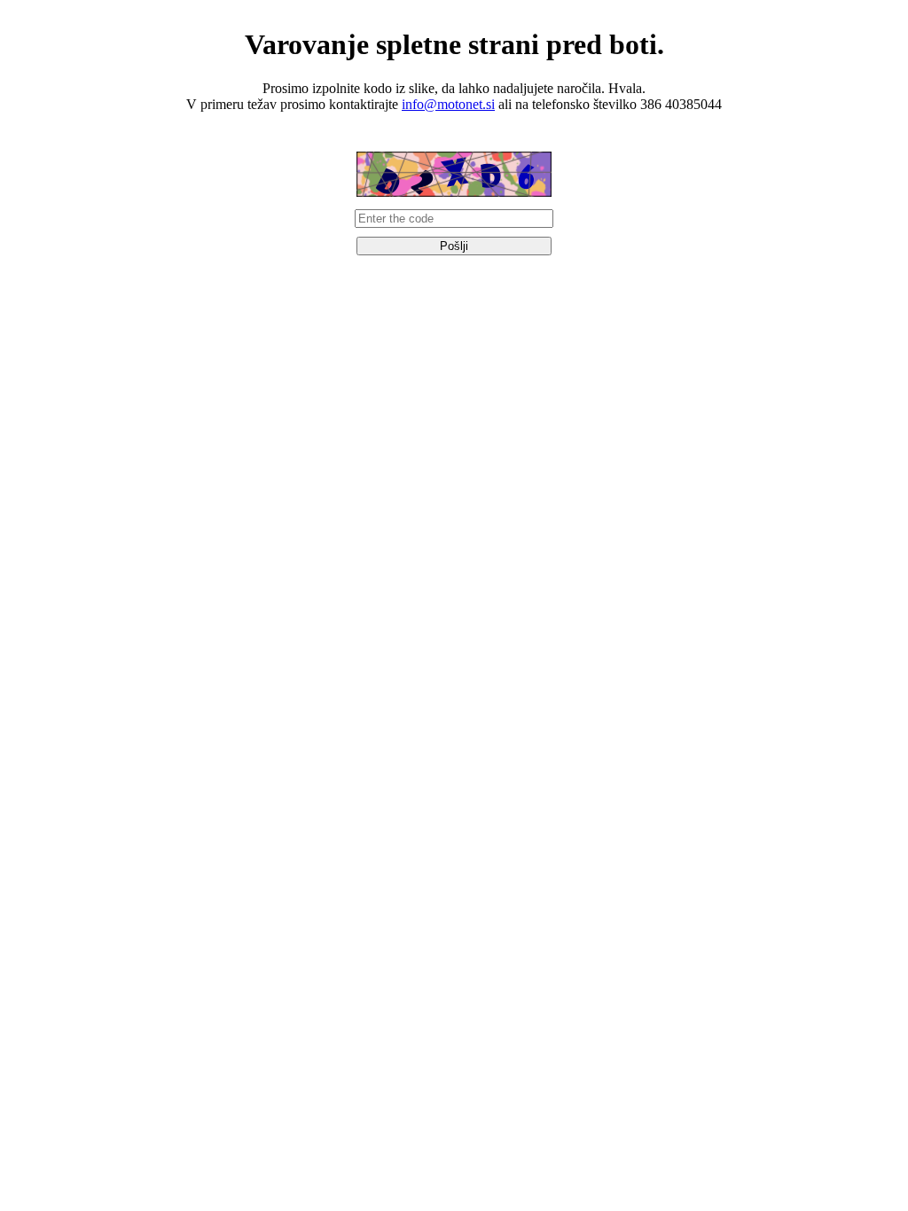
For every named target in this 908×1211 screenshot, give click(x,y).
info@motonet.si (448, 104)
